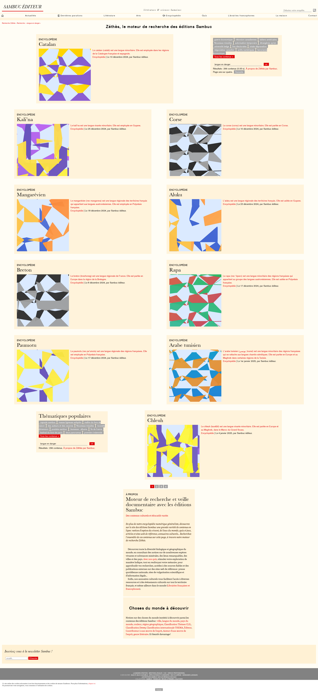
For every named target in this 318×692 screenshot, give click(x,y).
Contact (312, 15)
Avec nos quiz (150, 559)
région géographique (152, 624)
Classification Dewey (136, 627)
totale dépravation (258, 46)
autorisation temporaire (246, 43)
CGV (165, 673)
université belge (221, 46)
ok (266, 64)
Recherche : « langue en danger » (29, 23)
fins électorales (239, 46)
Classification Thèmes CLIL (177, 624)
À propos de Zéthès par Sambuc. (262, 68)
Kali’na (25, 119)
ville (159, 620)
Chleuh (155, 420)
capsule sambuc (48, 422)
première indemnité (93, 432)
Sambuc (149, 679)
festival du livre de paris (51, 432)
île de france (96, 429)
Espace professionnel (176, 673)
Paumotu (26, 345)
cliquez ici (91, 683)
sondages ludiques (190, 675)
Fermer (159, 690)
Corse (175, 119)
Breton (24, 270)
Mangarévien (31, 195)
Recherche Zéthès (8, 23)
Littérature (109, 15)
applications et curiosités (159, 675)
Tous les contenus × (223, 56)
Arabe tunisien (185, 345)
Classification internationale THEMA (165, 627)
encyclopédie (176, 675)
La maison (281, 15)
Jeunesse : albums (78, 429)
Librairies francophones (241, 15)
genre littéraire (141, 634)
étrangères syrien (268, 43)
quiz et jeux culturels (139, 675)
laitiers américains (268, 39)
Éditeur (188, 627)
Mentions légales (155, 673)
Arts (138, 15)
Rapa (175, 270)
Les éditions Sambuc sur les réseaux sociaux (159, 677)
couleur (137, 624)
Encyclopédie (173, 15)
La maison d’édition (140, 673)
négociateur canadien (224, 49)
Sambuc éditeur (22, 7)
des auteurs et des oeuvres (60, 425)
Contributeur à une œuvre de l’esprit (144, 630)
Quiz (204, 15)
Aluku (175, 195)
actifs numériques (246, 49)
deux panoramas (73, 432)
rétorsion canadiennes (246, 39)
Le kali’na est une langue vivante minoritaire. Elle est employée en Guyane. (106, 125)
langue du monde (170, 620)
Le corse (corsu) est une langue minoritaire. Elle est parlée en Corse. (255, 125)
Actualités (30, 15)
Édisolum (156, 679)
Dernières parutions (71, 15)
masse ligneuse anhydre (70, 422)
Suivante (239, 72)
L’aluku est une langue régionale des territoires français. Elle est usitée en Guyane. (262, 200)
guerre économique (223, 39)
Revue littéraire (172, 679)
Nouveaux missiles (223, 43)
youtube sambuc (59, 429)
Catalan (47, 44)
